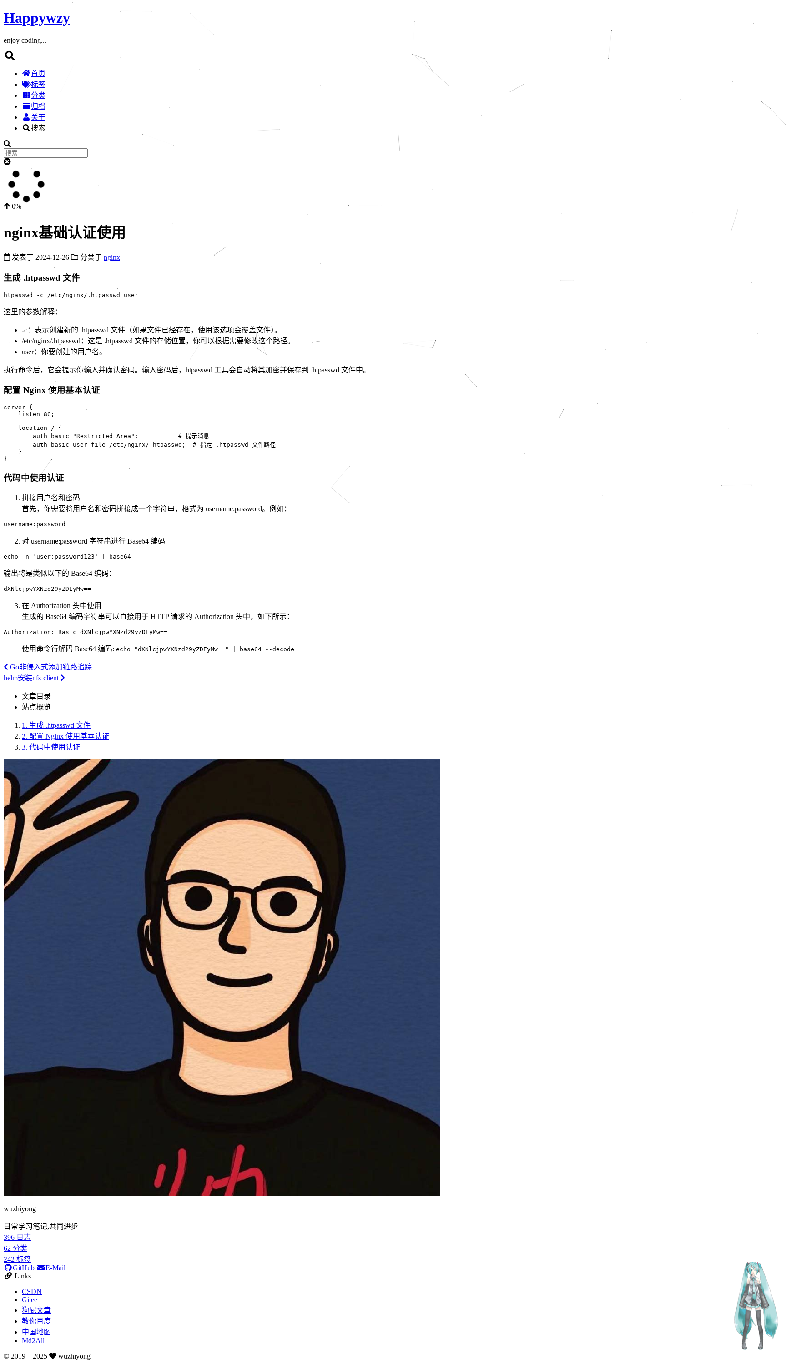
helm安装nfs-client (32, 678)
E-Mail (55, 1268)
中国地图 (36, 1332)
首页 (38, 73)
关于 (38, 117)
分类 (38, 95)
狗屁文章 (36, 1310)
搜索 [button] (38, 128)
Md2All (33, 1340)
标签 (38, 84)
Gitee (29, 1300)
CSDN (32, 1291)
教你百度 (36, 1321)
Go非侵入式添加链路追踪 (50, 667)
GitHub (24, 1268)
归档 (38, 106)
